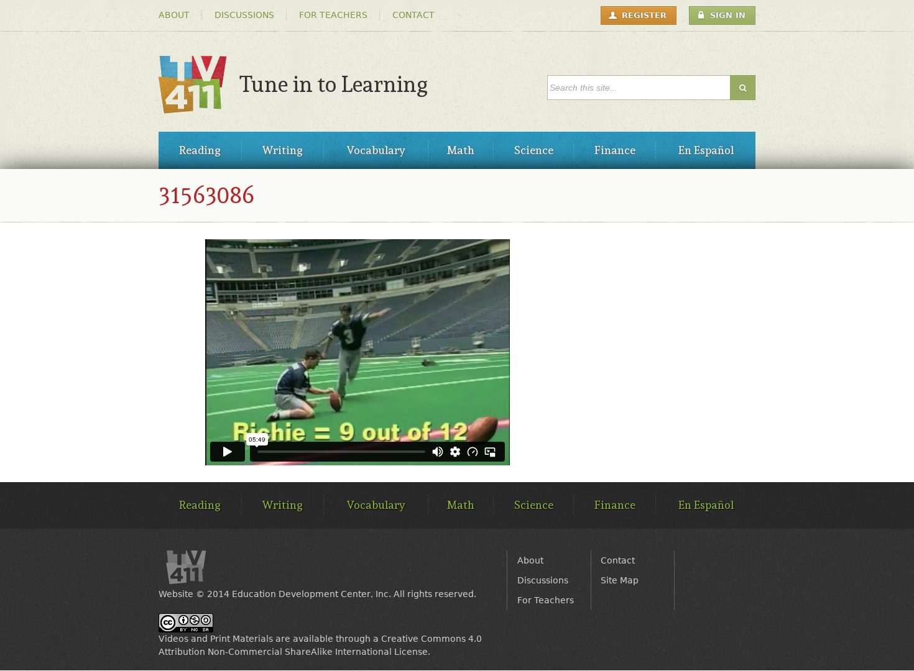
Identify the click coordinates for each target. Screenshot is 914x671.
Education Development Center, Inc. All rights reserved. (354, 594)
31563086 (206, 195)
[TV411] (193, 107)
